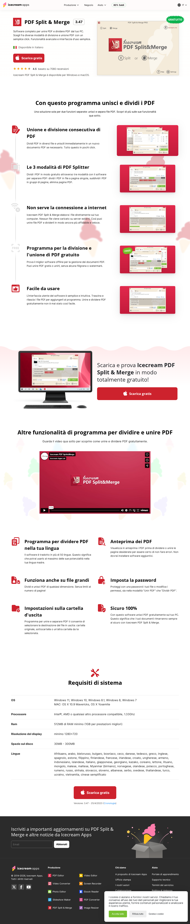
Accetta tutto (118, 914)
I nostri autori (122, 885)
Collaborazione (123, 890)
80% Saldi (118, 5)
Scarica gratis (31, 58)
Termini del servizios (162, 885)
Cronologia (110, 803)
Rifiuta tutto (137, 914)
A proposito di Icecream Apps (131, 874)
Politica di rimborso (162, 890)
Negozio (88, 5)
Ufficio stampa (123, 879)
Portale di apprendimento (165, 874)
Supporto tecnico (161, 879)
